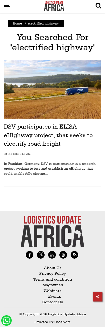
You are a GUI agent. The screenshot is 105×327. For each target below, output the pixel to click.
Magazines (52, 284)
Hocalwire (62, 322)
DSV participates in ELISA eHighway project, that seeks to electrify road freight (48, 135)
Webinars (52, 290)
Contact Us (52, 301)
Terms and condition (52, 279)
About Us (52, 267)
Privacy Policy (52, 273)
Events (52, 296)
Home (17, 23)
